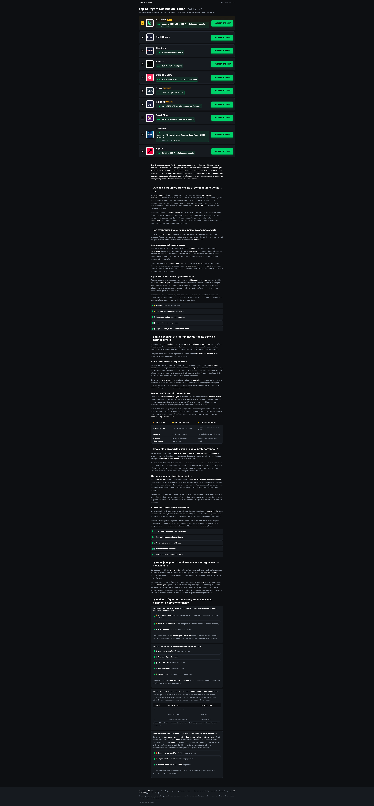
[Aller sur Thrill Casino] (150, 37)
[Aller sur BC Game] (150, 23)
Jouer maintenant (222, 23)
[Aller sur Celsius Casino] (150, 77)
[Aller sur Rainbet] (150, 104)
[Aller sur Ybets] (150, 151)
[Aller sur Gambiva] (150, 51)
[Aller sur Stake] (150, 91)
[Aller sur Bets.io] (150, 64)
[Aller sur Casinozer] (150, 134)
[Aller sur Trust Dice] (150, 118)
